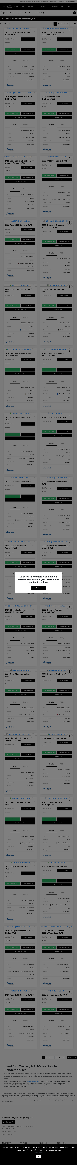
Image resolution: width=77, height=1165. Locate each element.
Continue (38, 588)
